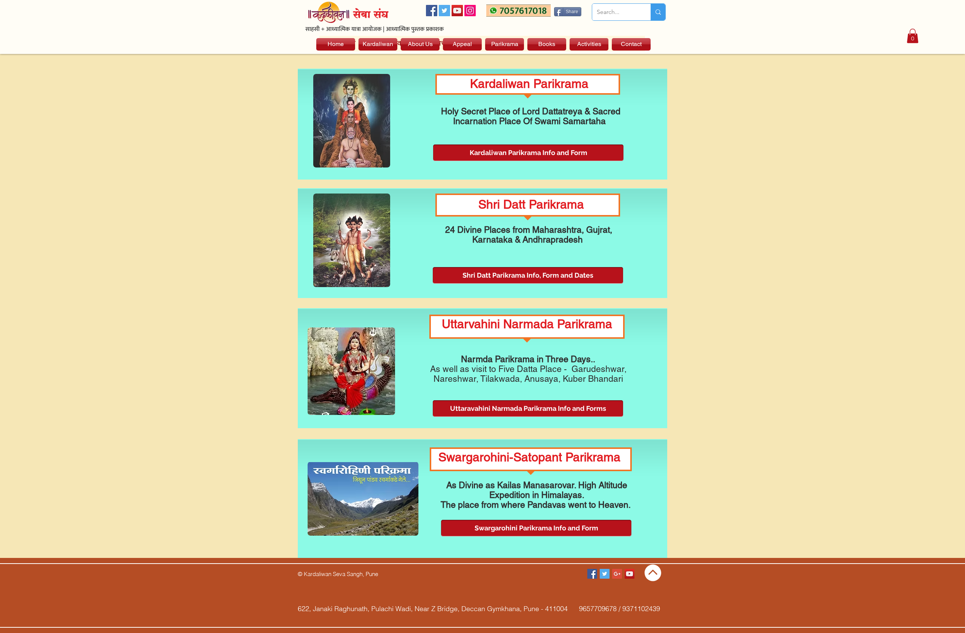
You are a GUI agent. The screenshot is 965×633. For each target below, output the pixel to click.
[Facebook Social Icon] (431, 10)
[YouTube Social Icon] (457, 10)
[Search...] (658, 12)
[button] (913, 36)
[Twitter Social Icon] (444, 10)
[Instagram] (470, 10)
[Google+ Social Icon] (617, 574)
